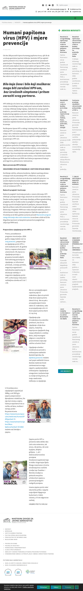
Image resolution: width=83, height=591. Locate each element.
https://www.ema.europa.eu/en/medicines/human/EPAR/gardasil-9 (15, 416)
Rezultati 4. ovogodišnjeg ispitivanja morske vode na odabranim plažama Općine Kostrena (77, 317)
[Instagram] (46, 5)
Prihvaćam (43, 587)
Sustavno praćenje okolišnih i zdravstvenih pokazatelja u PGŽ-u (77, 105)
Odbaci (56, 587)
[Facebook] (43, 5)
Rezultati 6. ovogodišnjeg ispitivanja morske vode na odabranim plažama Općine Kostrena (65, 44)
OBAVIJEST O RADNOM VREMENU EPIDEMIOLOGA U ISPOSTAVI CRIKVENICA (77, 244)
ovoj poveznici (10, 241)
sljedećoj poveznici (36, 358)
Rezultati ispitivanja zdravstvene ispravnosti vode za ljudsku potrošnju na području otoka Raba (76, 46)
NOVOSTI (17, 22)
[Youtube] (49, 5)
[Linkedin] (53, 5)
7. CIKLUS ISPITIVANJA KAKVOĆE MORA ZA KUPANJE (76, 180)
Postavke (68, 587)
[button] (75, 18)
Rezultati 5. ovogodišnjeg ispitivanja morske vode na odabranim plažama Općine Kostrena (65, 184)
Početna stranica (7, 22)
